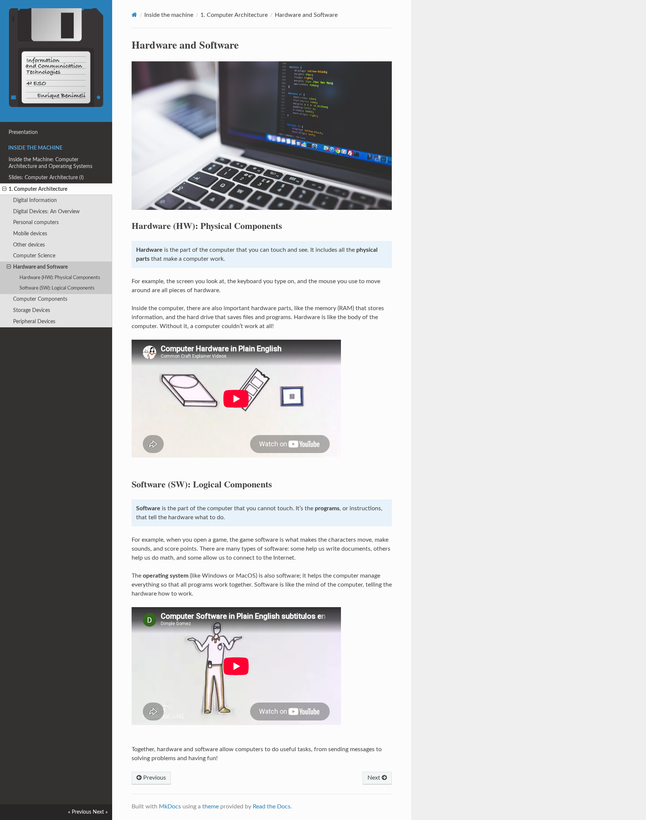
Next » (100, 812)
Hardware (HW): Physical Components (59, 277)
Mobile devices (30, 233)
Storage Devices (31, 310)
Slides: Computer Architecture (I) (46, 177)
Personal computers (36, 222)
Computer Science (34, 255)
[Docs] (134, 15)
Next (374, 778)
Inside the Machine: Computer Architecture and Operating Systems (50, 163)
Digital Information (35, 200)
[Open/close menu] (4, 189)
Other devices (29, 245)
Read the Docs (271, 807)
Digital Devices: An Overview (46, 211)
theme (210, 807)
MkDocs (170, 807)
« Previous (79, 812)
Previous (154, 778)
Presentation (23, 132)
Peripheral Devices (34, 321)
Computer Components (40, 299)
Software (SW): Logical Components (57, 288)
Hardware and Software (40, 267)
